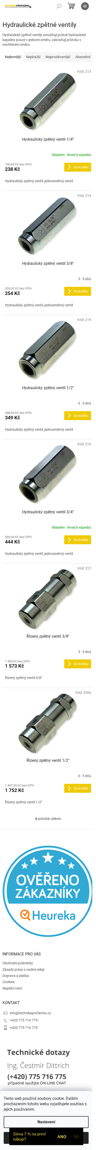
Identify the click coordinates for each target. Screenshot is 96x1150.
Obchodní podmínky (17, 963)
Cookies (8, 982)
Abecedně (82, 57)
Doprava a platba (15, 976)
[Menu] (85, 6)
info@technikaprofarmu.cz (30, 1013)
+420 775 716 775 (24, 1020)
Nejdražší (33, 57)
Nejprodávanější (58, 57)
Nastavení (46, 1122)
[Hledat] (59, 6)
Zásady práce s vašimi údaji (23, 969)
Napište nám (12, 988)
